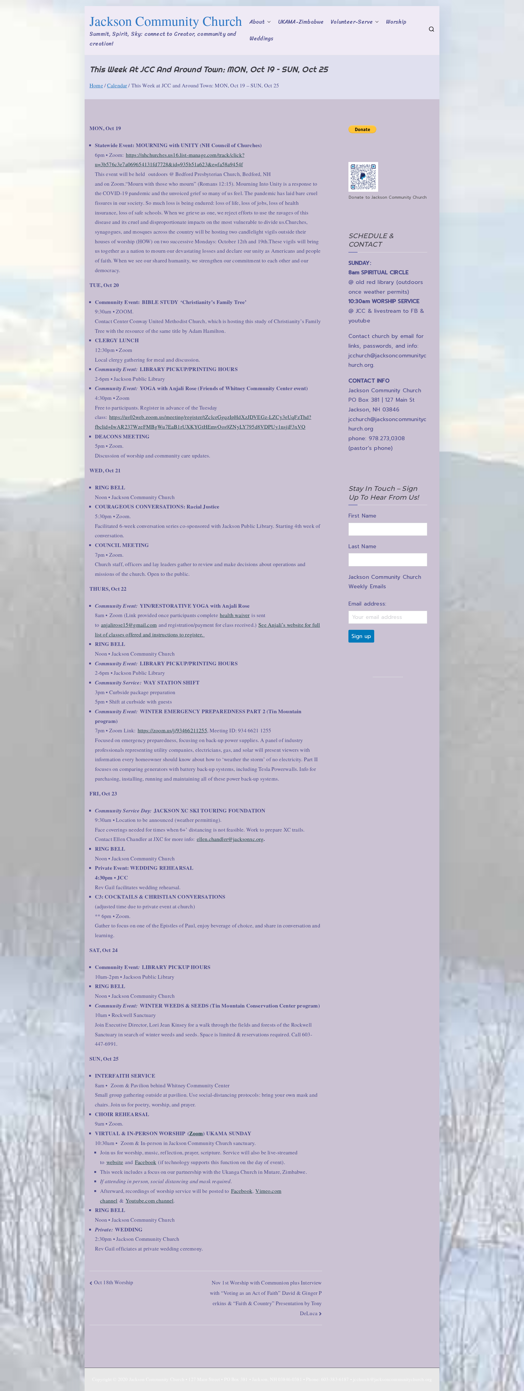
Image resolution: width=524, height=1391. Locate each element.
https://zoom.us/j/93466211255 (172, 730)
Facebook (145, 1162)
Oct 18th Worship (113, 1282)
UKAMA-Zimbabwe (301, 22)
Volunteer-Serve (352, 22)
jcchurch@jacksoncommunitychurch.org (392, 1379)
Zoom (196, 1133)
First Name (362, 516)
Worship (396, 22)
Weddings (261, 38)
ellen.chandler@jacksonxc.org (230, 838)
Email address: (367, 604)
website (114, 1162)
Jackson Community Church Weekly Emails (384, 582)
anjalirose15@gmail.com (129, 624)
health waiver (235, 615)
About (257, 22)
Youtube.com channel (149, 1200)
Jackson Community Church (165, 20)
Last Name (362, 546)
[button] (268, 22)
